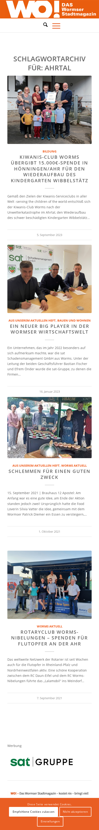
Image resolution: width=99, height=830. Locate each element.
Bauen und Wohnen (74, 320)
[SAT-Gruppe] (41, 761)
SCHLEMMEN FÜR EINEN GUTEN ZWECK (49, 474)
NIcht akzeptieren (75, 812)
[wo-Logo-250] (49, 9)
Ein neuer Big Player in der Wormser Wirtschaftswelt (49, 329)
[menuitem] (43, 25)
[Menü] (54, 25)
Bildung (49, 151)
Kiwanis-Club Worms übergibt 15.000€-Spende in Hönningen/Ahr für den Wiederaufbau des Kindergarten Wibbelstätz (49, 169)
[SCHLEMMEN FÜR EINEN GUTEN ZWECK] (49, 427)
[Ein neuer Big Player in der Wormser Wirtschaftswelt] (49, 279)
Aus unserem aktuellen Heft (32, 320)
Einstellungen (50, 821)
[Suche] (43, 24)
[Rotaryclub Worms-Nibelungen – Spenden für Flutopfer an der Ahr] (49, 585)
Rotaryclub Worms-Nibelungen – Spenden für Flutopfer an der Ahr (49, 638)
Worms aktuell (74, 466)
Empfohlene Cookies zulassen (34, 812)
